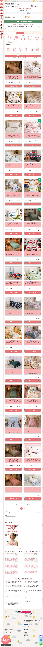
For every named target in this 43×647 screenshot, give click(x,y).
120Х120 (31, 51)
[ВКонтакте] (16, 611)
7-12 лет (30, 41)
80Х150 (14, 51)
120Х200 (37, 47)
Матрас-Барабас (7, 615)
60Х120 (8, 45)
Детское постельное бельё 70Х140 (11, 559)
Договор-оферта (7, 616)
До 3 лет (16, 41)
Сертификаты (11, 13)
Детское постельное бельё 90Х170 (30, 554)
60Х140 (8, 48)
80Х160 (20, 45)
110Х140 (31, 48)
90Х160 (26, 45)
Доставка (22, 13)
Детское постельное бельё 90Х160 (30, 553)
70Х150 (14, 45)
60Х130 (8, 47)
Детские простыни (7, 632)
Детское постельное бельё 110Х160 (31, 564)
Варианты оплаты (28, 13)
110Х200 (31, 50)
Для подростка (37, 41)
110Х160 (31, 49)
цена (19, 57)
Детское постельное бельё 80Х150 (11, 566)
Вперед (38, 512)
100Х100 (25, 51)
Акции (6, 13)
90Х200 (26, 50)
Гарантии (17, 13)
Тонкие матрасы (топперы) (9, 629)
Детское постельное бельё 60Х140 (11, 555)
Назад (8, 512)
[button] (11, 104)
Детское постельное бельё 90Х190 (30, 557)
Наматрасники (7, 635)
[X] (19, 611)
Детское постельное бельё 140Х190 (31, 568)
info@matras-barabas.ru (31, 618)
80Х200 (20, 50)
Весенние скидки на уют (23, 21)
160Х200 (37, 50)
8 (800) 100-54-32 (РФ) (11, 4)
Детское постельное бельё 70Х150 (11, 560)
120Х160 (37, 45)
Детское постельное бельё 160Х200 (31, 571)
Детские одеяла (7, 638)
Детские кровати (7, 643)
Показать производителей (23, 55)
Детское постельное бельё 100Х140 (31, 560)
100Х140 (31, 45)
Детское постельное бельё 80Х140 (11, 565)
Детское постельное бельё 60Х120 (11, 553)
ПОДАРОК (6, 645)
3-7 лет (23, 41)
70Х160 (14, 47)
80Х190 (20, 49)
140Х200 (37, 49)
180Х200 (37, 51)
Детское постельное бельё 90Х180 (30, 555)
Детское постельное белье (9, 630)
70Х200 (14, 49)
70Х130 (8, 50)
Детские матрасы (7, 627)
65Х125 (8, 49)
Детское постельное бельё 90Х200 (30, 558)
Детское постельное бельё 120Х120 (31, 566)
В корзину (14, 86)
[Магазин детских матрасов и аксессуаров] (23, 8)
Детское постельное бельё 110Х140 (31, 562)
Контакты (34, 13)
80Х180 (20, 48)
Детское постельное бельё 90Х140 (11, 573)
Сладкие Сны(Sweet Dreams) (12, 519)
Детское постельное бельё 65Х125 (11, 557)
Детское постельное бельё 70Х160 (11, 561)
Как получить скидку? (26, 611)
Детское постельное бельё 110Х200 (31, 565)
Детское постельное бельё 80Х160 (11, 567)
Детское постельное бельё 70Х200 (11, 564)
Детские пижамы (7, 633)
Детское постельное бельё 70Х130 (11, 558)
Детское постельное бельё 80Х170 (11, 568)
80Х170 (20, 47)
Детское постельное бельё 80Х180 (11, 570)
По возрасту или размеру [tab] (10, 33)
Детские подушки (7, 637)
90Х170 (26, 47)
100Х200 (31, 47)
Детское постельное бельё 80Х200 (11, 572)
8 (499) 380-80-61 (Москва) (12, 6)
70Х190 (14, 48)
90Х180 (26, 48)
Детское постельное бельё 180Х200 (31, 572)
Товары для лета (7, 644)
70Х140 (8, 51)
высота (29, 57)
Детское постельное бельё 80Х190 (11, 571)
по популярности (13, 57)
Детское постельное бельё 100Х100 (31, 559)
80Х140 (14, 50)
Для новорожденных (9, 42)
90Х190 (26, 49)
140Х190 (37, 48)
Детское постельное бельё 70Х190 (11, 562)
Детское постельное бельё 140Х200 (31, 570)
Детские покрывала (8, 641)
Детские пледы (7, 640)
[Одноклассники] (17, 611)
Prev (6, 535)
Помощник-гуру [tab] (20, 33)
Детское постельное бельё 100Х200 (31, 561)
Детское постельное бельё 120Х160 (31, 567)
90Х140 (20, 51)
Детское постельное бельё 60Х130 (11, 554)
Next (17, 535)
